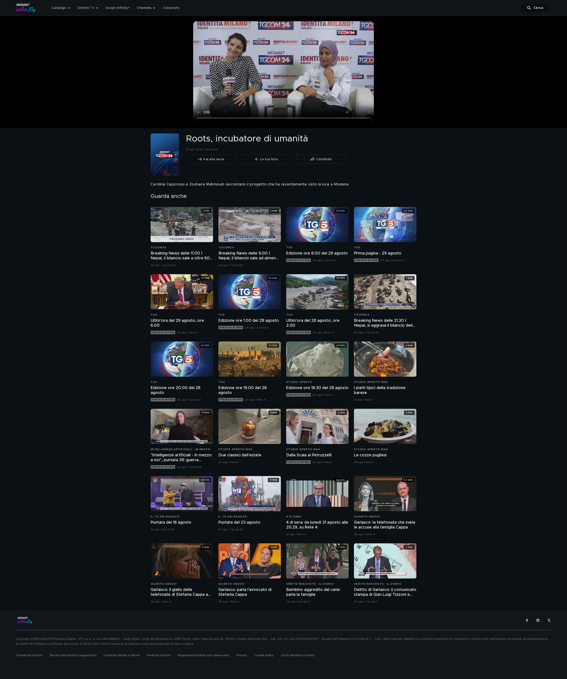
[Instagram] (538, 620)
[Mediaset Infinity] (26, 7)
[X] (549, 620)
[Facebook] (527, 620)
